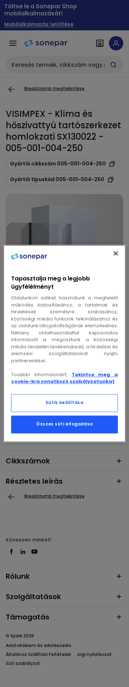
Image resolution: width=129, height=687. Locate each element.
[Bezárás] (116, 253)
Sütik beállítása (64, 402)
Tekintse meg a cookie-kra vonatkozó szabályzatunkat (64, 378)
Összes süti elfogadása (64, 424)
